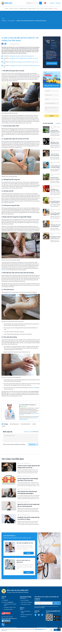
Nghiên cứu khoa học (32, 8)
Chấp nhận (57, 629)
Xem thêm (58, 123)
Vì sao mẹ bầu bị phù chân (25, 424)
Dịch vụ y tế (16, 8)
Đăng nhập (57, 3)
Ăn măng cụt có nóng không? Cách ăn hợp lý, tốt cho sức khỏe (55, 238)
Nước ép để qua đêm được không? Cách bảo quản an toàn (55, 214)
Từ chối (50, 629)
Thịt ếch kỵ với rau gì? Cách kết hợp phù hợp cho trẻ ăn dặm (55, 226)
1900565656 (5, 600)
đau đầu (3, 269)
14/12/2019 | (18, 56)
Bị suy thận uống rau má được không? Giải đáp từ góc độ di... (55, 203)
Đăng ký (52, 3)
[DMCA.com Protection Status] (6, 621)
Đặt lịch (28, 553)
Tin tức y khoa (11, 20)
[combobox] (51, 103)
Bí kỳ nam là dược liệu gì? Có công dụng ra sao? (55, 179)
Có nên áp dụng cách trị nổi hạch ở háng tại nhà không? (55, 167)
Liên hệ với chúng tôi (51, 63)
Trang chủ (4, 20)
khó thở (33, 387)
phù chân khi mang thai (14, 424)
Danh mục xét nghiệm (48, 8)
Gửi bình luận (32, 444)
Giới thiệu (11, 8)
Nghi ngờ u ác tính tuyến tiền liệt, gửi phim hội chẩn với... (54, 144)
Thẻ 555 (42, 8)
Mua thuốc (55, 8)
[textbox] (51, 103)
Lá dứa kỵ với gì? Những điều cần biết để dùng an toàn (55, 132)
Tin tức (38, 8)
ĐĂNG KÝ (56, 603)
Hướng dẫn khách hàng (23, 8)
